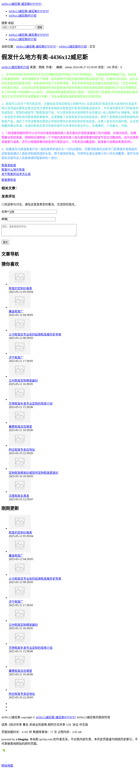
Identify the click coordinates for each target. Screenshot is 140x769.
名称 (5, 211)
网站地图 (7, 765)
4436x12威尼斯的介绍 (22, 15)
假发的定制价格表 (20, 288)
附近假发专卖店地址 (22, 449)
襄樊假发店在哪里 (20, 426)
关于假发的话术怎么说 (16, 174)
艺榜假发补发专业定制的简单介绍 (30, 403)
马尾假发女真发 (19, 495)
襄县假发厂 (16, 311)
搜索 (39, 27)
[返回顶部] (4, 761)
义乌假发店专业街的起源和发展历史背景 (35, 334)
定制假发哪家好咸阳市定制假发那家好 (33, 472)
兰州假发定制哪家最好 (23, 380)
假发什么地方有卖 (13, 169)
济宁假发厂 (16, 357)
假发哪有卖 (8, 179)
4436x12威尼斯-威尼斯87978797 (21, 3)
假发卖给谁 (8, 165)
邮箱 (4, 219)
